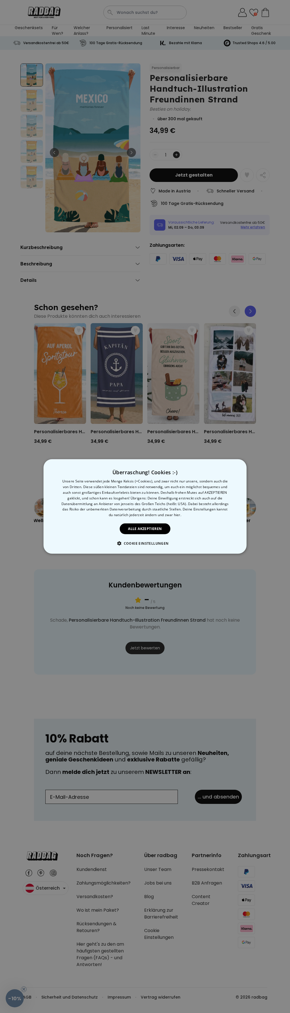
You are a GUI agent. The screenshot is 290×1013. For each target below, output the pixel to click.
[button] (145, 543)
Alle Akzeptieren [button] (145, 528)
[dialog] (145, 506)
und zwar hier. (169, 514)
